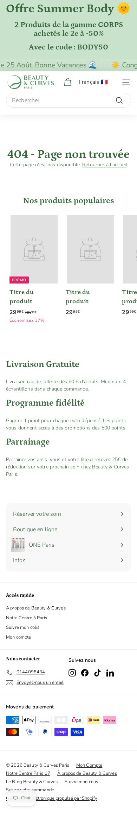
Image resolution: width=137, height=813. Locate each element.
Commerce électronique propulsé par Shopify (51, 798)
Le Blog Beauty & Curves (32, 782)
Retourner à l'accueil (104, 164)
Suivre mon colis (22, 627)
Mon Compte (89, 765)
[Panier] (67, 82)
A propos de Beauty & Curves (36, 608)
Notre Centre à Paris (26, 618)
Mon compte (18, 637)
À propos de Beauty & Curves (87, 773)
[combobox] (68, 100)
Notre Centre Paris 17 (28, 773)
